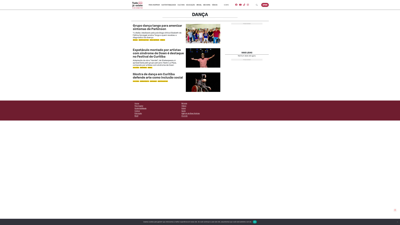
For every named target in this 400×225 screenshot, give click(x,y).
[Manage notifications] (395, 210)
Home (137, 103)
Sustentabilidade (168, 5)
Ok (255, 222)
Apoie (265, 5)
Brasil (199, 5)
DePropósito (144, 81)
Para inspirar (154, 5)
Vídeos (214, 5)
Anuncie (184, 116)
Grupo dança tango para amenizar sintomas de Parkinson (157, 27)
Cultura (181, 5)
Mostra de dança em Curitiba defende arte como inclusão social (158, 75)
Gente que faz (144, 40)
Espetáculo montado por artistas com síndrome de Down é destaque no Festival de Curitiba (158, 53)
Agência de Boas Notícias (190, 113)
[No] (397, 222)
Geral (150, 67)
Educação (190, 5)
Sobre (226, 5)
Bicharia (206, 5)
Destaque (143, 67)
